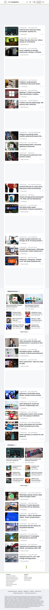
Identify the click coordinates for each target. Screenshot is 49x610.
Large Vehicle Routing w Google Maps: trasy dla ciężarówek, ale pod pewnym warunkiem (18, 479)
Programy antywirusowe (10, 581)
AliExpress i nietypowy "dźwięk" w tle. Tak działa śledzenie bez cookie (30, 261)
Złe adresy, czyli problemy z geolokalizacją (35, 466)
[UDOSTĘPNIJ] (42, 34)
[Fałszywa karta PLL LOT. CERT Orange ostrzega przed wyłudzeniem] (11, 558)
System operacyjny (27, 580)
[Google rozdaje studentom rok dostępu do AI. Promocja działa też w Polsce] (11, 240)
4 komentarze (24, 96)
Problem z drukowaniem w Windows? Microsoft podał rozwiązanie (29, 83)
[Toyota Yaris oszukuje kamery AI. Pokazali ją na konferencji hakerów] (27, 474)
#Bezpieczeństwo (13, 291)
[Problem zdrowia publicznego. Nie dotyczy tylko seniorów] (11, 104)
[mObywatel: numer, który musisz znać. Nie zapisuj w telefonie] (27, 314)
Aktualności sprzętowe (28, 577)
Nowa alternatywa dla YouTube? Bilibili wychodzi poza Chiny (30, 425)
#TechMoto (11, 445)
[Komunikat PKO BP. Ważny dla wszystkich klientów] (11, 527)
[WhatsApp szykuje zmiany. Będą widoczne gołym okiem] (11, 496)
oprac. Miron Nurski (32, 247)
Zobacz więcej (23, 331)
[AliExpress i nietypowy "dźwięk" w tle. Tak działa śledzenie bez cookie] (11, 261)
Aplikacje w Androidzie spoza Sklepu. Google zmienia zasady (18, 325)
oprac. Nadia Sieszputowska (34, 132)
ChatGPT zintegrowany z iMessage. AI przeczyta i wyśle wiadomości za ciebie (31, 251)
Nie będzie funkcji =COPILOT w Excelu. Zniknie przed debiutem (31, 352)
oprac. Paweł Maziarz (32, 237)
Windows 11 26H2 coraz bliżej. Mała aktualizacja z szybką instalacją (29, 94)
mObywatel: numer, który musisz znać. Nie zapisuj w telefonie (37, 313)
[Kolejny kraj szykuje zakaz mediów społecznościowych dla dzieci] (11, 135)
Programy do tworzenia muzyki (11, 577)
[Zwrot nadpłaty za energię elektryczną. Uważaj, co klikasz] (11, 51)
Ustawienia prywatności (30, 593)
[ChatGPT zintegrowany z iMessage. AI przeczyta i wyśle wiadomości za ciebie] (11, 250)
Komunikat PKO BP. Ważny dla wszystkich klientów (30, 526)
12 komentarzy (24, 86)
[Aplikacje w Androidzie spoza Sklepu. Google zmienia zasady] (8, 326)
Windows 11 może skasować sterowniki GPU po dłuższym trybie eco (29, 507)
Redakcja (20, 591)
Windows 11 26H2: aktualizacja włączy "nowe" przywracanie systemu (36, 319)
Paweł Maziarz (31, 153)
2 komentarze (24, 191)
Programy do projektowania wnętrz (12, 578)
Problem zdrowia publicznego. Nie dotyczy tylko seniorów (31, 103)
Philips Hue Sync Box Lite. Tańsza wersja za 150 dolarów (30, 41)
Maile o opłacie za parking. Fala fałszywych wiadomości (33, 459)
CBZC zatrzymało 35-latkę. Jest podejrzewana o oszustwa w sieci (17, 319)
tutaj (29, 607)
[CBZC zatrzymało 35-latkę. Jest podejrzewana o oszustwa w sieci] (8, 320)
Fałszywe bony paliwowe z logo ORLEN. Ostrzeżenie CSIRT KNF (36, 325)
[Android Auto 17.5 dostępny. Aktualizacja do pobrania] (8, 468)
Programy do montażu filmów (11, 580)
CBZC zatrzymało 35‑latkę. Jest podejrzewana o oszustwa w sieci (31, 342)
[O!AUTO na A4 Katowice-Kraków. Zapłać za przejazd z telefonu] (27, 480)
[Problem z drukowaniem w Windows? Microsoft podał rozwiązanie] (11, 83)
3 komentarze (24, 34)
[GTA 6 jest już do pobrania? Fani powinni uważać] (11, 156)
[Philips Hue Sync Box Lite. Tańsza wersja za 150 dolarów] (11, 41)
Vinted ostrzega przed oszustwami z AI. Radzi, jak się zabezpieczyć (31, 198)
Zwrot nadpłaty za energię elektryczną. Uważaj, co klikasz (30, 51)
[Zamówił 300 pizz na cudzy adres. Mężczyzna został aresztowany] (11, 188)
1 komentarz (23, 149)
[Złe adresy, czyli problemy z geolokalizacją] (27, 468)
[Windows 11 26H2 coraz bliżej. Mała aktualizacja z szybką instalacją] (11, 93)
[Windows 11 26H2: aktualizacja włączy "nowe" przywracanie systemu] (27, 320)
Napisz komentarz (25, 44)
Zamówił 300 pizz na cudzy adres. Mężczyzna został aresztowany (31, 187)
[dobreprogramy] (14, 2)
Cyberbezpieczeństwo (28, 578)
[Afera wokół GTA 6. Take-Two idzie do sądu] (11, 363)
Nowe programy (9, 585)
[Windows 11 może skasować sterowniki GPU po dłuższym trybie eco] (11, 506)
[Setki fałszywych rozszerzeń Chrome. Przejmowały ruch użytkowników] (34, 299)
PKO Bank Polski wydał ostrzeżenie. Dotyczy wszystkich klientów (30, 209)
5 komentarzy (24, 509)
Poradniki (25, 575)
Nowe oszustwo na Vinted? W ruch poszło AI (31, 435)
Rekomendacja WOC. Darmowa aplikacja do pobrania (30, 145)
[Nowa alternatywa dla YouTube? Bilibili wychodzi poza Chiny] (11, 425)
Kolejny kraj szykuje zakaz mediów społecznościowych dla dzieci (30, 136)
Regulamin (26, 591)
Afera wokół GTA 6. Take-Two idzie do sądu (31, 362)
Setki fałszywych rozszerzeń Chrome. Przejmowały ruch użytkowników (32, 306)
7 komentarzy (24, 201)
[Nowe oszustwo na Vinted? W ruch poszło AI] (11, 436)
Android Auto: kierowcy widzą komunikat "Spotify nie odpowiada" (29, 31)
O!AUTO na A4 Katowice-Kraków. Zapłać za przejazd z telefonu (36, 479)
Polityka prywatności (18, 593)
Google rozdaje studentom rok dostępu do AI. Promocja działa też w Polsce (31, 240)
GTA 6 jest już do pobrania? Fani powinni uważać (30, 156)
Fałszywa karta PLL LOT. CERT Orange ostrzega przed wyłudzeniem (29, 558)
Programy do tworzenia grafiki (11, 584)
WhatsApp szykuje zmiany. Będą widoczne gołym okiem (30, 495)
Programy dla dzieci (9, 582)
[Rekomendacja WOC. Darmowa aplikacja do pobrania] (11, 146)
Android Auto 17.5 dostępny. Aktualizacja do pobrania (17, 466)
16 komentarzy (24, 418)
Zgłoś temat (38, 591)
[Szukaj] (27, 2)
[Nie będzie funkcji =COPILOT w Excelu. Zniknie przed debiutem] (11, 352)
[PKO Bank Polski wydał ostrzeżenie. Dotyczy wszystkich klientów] (11, 208)
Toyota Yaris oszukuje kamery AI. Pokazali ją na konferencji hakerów (37, 473)
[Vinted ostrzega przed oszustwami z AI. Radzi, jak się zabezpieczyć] (11, 198)
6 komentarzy (24, 345)
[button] (43, 2)
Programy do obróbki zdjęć (11, 575)
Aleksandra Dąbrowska (33, 100)
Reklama (32, 591)
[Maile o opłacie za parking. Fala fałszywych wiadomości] (34, 453)
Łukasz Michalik (34, 469)
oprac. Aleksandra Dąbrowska (34, 184)
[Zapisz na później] (40, 34)
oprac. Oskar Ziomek (32, 27)
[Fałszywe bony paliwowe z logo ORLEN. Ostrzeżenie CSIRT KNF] (27, 326)
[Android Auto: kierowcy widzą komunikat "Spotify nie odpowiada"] (11, 31)
